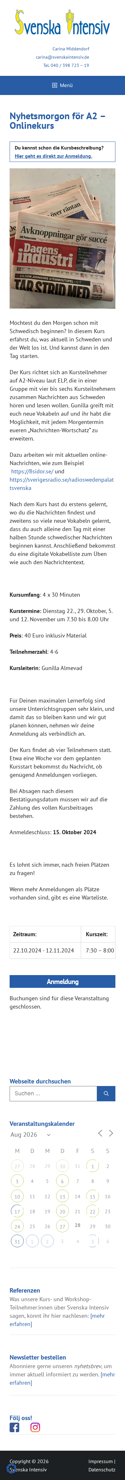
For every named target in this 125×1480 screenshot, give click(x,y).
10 (17, 1196)
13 (62, 1196)
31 (17, 1241)
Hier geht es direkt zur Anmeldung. (53, 156)
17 (17, 1211)
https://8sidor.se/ (32, 471)
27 (17, 1166)
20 (62, 1211)
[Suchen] (106, 1093)
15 (93, 1196)
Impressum (100, 1461)
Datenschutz (101, 1469)
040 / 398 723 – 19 (70, 65)
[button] (11, 1468)
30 (62, 1166)
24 (17, 1226)
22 (93, 1211)
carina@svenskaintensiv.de (62, 57)
